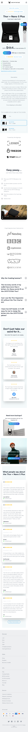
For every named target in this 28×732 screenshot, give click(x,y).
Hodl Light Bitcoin (6, 648)
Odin (3, 644)
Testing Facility (5, 674)
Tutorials (4, 682)
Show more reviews (14, 622)
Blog (3, 685)
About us (4, 680)
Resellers (4, 660)
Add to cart (7, 52)
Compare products (6, 646)
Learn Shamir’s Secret (14, 458)
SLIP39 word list (6, 678)
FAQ (3, 671)
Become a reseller (6, 662)
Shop (3, 658)
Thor (3, 642)
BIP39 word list (5, 676)
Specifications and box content (8, 71)
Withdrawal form (6, 698)
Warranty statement (7, 696)
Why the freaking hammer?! (11, 278)
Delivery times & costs (7, 703)
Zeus (3, 640)
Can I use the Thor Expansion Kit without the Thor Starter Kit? (12, 300)
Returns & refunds (6, 700)
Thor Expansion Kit (14, 423)
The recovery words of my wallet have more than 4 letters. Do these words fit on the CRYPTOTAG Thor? (12, 288)
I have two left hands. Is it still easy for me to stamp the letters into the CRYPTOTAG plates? (12, 312)
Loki (3, 638)
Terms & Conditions (7, 694)
